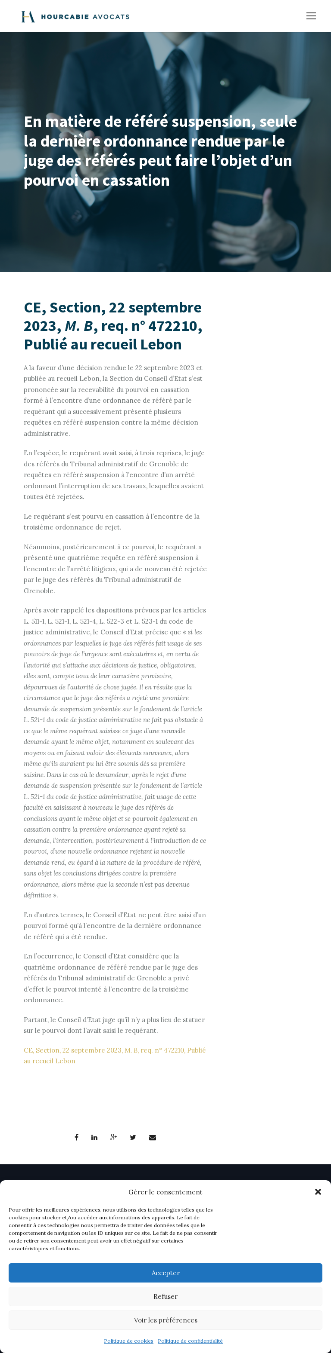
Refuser (165, 1296)
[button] (318, 1192)
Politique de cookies (128, 1341)
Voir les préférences (165, 1320)
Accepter (166, 1273)
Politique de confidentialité (190, 1341)
